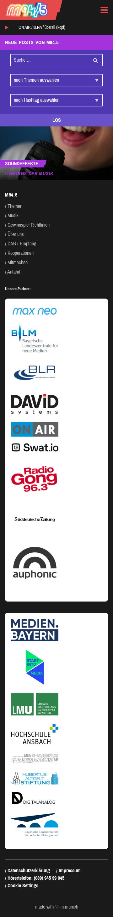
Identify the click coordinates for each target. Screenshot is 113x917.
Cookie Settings (23, 885)
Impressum (70, 870)
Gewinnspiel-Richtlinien (29, 225)
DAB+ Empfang (22, 243)
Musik (13, 215)
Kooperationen (21, 253)
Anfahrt (13, 271)
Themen (15, 206)
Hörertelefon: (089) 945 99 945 (36, 878)
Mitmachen (18, 262)
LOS (56, 120)
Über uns (16, 234)
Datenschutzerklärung (29, 870)
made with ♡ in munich (56, 906)
